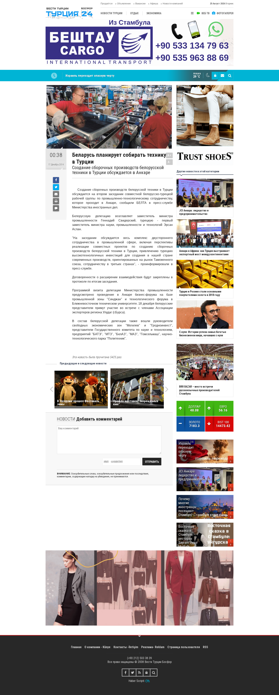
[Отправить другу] (56, 194)
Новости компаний (173, 3)
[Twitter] (56, 187)
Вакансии (140, 3)
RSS (205, 647)
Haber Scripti (136, 681)
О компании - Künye (97, 647)
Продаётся (107, 3)
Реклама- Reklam (152, 647)
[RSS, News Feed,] (139, 672)
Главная (76, 647)
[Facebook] (56, 180)
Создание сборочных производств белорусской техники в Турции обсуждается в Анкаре (118, 170)
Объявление (124, 3)
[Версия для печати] (56, 201)
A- (169, 162)
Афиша (154, 3)
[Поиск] (229, 75)
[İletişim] (222, 75)
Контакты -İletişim (125, 647)
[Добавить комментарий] (56, 208)
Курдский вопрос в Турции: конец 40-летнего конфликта (105, 75)
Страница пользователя (183, 647)
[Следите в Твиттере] (132, 672)
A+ (169, 155)
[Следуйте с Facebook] (125, 672)
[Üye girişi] (215, 75)
